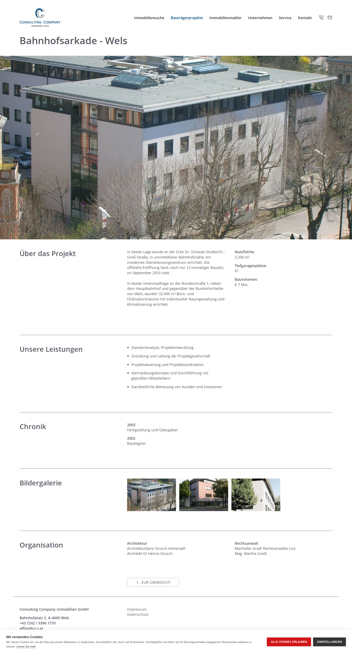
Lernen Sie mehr (26, 646)
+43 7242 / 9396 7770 (38, 623)
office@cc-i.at (31, 628)
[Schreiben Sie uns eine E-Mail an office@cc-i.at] (330, 17)
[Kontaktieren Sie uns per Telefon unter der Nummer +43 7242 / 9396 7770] (321, 17)
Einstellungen (329, 641)
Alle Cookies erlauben (289, 641)
